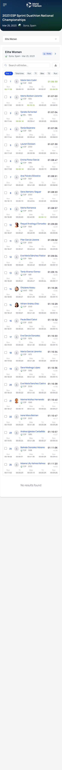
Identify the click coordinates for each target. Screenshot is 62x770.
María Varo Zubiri (28, 80)
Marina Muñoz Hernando (32, 399)
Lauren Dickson (27, 143)
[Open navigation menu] (5, 5)
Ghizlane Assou (27, 287)
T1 (36, 73)
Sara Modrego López (30, 367)
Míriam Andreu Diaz (29, 303)
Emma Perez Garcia (29, 159)
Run (29, 73)
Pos (7, 73)
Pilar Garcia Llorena (29, 239)
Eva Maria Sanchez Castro (33, 383)
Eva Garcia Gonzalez (30, 335)
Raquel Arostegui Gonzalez (33, 223)
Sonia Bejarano (27, 127)
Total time (19, 73)
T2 (49, 73)
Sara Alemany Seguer (30, 191)
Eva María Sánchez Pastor (33, 255)
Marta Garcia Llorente (31, 351)
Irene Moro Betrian (29, 415)
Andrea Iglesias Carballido (32, 431)
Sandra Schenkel (28, 111)
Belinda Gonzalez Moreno (32, 447)
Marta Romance (28, 207)
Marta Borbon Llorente (31, 95)
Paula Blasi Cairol (28, 319)
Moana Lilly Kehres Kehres (32, 463)
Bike (42, 73)
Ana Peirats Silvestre (30, 175)
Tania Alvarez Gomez (30, 271)
